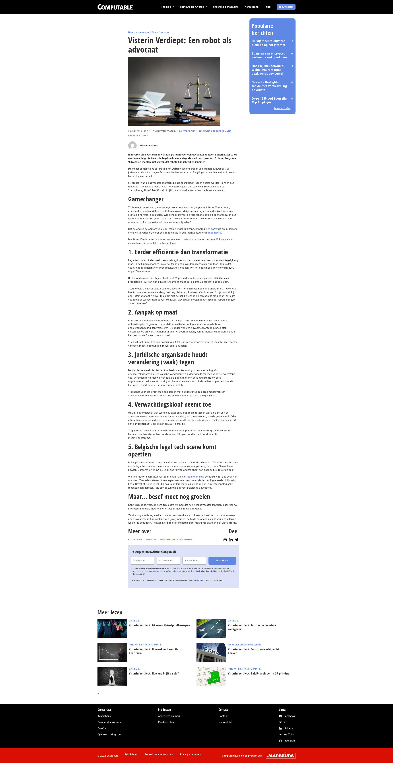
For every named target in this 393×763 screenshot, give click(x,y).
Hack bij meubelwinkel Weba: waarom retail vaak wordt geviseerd (268, 69)
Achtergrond (187, 131)
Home (131, 32)
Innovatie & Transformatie (153, 32)
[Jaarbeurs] (279, 755)
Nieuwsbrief (225, 722)
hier (197, 580)
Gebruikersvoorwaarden (159, 754)
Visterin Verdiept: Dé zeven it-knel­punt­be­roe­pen (159, 625)
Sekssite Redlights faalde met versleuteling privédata (269, 86)
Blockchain (135, 539)
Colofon (102, 728)
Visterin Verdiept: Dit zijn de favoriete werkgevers (252, 627)
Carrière (134, 620)
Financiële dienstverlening (245, 644)
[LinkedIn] (231, 540)
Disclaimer (131, 754)
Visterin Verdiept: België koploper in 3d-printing (258, 673)
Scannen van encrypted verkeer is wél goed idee (269, 55)
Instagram (290, 740)
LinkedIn (289, 728)
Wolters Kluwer (138, 135)
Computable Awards (109, 722)
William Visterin (149, 145)
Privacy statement (190, 754)
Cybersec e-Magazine (109, 734)
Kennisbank (104, 716)
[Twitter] (237, 540)
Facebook (289, 716)
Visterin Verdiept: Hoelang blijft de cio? (154, 673)
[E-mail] (225, 540)
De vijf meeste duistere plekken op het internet (268, 43)
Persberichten (166, 722)
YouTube (289, 734)
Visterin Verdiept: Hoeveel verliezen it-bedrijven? (153, 651)
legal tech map (195, 476)
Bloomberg (214, 232)
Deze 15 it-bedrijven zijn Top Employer (269, 100)
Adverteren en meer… (170, 716)
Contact (223, 716)
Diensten (151, 539)
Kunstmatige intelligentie (176, 539)
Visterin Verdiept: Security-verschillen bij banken (254, 651)
